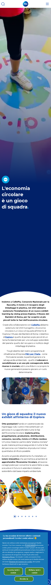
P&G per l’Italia (32, 354)
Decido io (24, 579)
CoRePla (35, 325)
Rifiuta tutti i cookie (34, 571)
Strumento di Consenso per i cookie (20, 562)
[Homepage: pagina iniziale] (25, 4)
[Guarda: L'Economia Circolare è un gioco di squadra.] (25, 390)
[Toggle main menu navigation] (47, 4)
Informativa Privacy (8, 557)
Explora (9, 337)
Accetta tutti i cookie (13, 571)
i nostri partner (30, 545)
